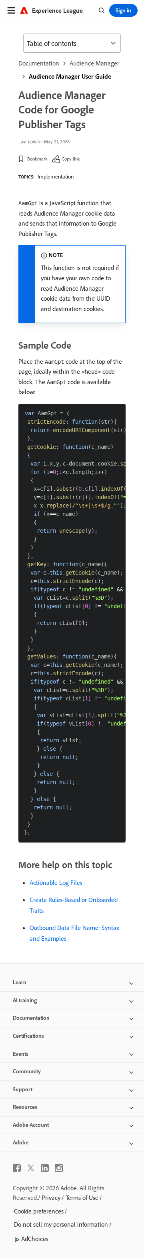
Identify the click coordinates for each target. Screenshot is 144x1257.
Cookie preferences (39, 1211)
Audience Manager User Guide (70, 76)
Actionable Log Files (56, 882)
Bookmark (37, 159)
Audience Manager (94, 63)
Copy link (71, 159)
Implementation (56, 176)
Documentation (38, 63)
